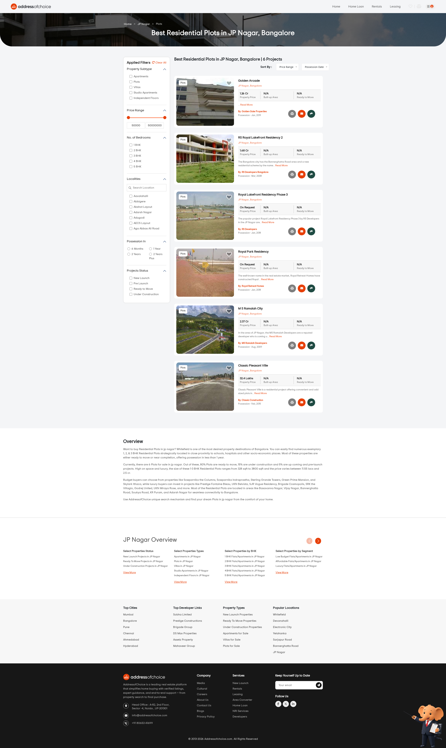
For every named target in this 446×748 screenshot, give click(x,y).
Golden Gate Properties (254, 111)
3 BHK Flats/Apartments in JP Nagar (245, 566)
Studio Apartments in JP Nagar (191, 571)
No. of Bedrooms (139, 137)
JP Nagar (144, 24)
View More (129, 572)
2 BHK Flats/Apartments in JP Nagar (245, 561)
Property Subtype (139, 69)
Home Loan (356, 6)
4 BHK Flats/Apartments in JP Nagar (245, 571)
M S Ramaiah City (250, 308)
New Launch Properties (238, 614)
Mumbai (128, 614)
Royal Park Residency (253, 251)
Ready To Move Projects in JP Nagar (143, 561)
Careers (202, 694)
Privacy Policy (206, 716)
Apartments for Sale (235, 633)
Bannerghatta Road (285, 646)
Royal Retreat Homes (253, 286)
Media (201, 683)
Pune (126, 627)
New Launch (240, 683)
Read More (246, 105)
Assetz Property (183, 639)
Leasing (395, 6)
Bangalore (256, 86)
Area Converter (242, 699)
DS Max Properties (185, 633)
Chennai (128, 633)
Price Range (135, 110)
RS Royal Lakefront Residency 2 (260, 137)
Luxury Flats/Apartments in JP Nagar (296, 566)
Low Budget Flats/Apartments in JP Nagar (299, 556)
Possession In (136, 241)
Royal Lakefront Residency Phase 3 (263, 194)
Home (336, 6)
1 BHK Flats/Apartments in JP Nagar (244, 556)
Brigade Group (182, 627)
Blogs (200, 711)
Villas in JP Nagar (183, 566)
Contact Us (204, 705)
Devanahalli (280, 620)
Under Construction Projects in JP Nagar (145, 566)
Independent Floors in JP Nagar (191, 575)
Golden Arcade (249, 80)
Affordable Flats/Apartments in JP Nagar (298, 561)
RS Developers (249, 229)
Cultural (202, 688)
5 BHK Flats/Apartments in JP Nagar (245, 575)
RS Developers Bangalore (255, 172)
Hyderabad (130, 646)
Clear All (160, 62)
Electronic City (282, 627)
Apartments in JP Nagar (187, 556)
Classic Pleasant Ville (253, 365)
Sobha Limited (182, 614)
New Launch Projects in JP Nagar (141, 556)
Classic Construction (252, 400)
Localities (133, 179)
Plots (183, 83)
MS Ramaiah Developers (254, 343)
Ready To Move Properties (239, 620)
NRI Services (240, 711)
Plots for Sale (231, 646)
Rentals (377, 6)
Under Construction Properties (242, 627)
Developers (240, 716)
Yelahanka (279, 633)
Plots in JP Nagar (183, 561)
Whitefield (279, 614)
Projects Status (137, 270)
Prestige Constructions (187, 620)
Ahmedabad (131, 639)
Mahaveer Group (184, 646)
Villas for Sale (231, 639)
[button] (318, 541)
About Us (202, 699)
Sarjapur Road (282, 639)
